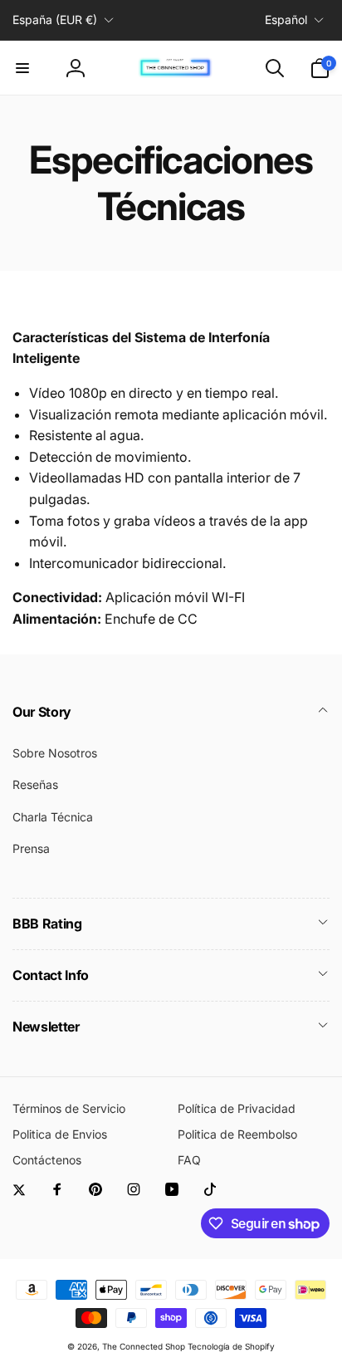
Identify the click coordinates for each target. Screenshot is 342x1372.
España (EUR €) (54, 19)
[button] (22, 68)
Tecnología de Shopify (231, 1346)
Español (286, 19)
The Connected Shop (143, 1346)
